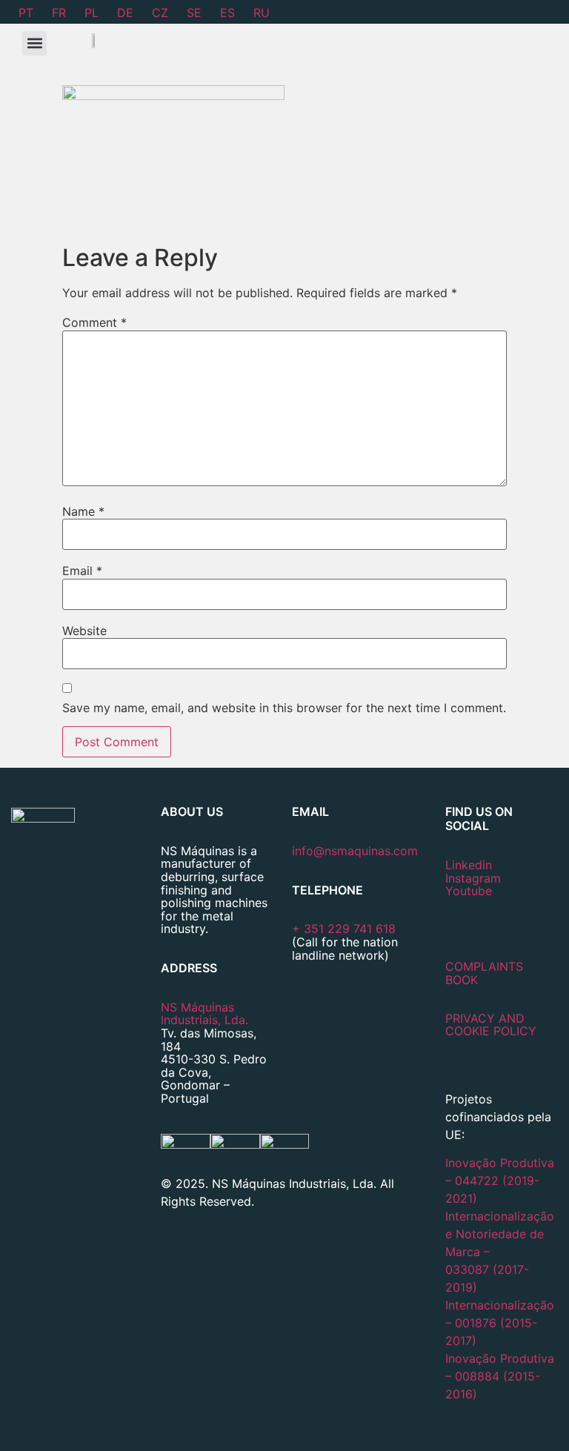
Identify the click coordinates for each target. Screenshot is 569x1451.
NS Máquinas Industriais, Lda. (204, 1014)
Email (82, 571)
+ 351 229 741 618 (344, 928)
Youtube (468, 890)
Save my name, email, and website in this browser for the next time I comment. (284, 708)
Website (84, 631)
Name (83, 511)
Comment (94, 322)
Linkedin (468, 864)
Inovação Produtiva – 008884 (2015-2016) (499, 1376)
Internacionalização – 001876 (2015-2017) (499, 1323)
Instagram (473, 878)
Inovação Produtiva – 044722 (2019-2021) (499, 1180)
